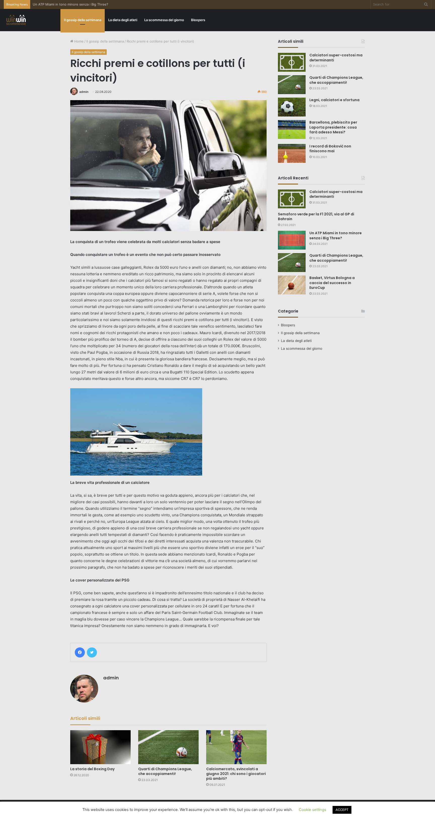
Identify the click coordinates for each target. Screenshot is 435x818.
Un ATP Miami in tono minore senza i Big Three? (335, 235)
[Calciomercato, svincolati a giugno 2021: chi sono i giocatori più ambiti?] (236, 747)
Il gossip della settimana (82, 20)
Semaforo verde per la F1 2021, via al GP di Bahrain (316, 217)
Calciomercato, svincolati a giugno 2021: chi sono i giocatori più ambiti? (236, 773)
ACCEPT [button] (342, 810)
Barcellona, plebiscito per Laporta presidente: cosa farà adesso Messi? (333, 127)
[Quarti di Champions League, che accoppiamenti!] (168, 747)
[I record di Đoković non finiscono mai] (292, 153)
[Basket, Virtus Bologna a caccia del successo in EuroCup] (292, 285)
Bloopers (198, 20)
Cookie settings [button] (312, 809)
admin (83, 92)
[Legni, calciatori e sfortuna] (292, 107)
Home (78, 41)
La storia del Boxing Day (92, 768)
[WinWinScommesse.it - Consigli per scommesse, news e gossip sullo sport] (16, 20)
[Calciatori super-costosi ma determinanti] (292, 62)
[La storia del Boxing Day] (100, 747)
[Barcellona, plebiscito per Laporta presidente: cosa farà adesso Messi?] (292, 129)
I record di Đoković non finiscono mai (330, 149)
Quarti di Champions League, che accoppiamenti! (165, 771)
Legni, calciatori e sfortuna (334, 99)
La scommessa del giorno (164, 20)
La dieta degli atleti (122, 20)
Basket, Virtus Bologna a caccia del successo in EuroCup (332, 282)
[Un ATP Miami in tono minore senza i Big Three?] (292, 240)
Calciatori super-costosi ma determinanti (335, 58)
